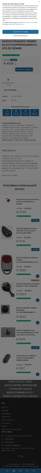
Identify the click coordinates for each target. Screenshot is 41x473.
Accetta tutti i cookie (20, 32)
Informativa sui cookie (29, 22)
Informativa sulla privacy (16, 24)
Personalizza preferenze (21, 36)
